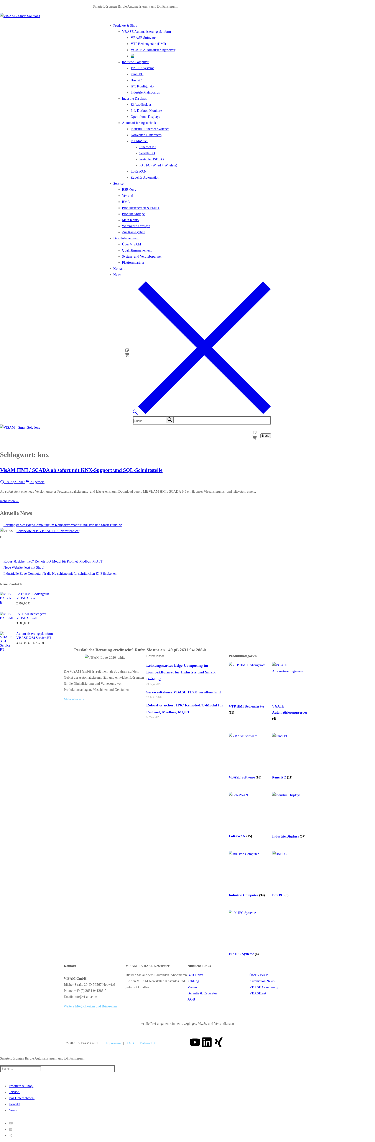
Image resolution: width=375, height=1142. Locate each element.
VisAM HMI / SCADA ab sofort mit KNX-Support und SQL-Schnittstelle (81, 470)
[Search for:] (153, 421)
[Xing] (218, 1042)
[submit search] (170, 420)
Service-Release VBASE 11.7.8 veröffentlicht (47, 531)
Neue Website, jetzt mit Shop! (23, 567)
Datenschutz (148, 1043)
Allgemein (37, 482)
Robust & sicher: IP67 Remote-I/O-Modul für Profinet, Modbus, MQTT (52, 561)
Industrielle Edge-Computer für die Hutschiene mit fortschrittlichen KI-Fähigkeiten (60, 573)
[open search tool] (202, 413)
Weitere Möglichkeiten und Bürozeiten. (91, 1006)
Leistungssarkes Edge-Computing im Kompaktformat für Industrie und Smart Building (62, 525)
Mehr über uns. (74, 699)
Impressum (113, 1043)
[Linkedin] (206, 1042)
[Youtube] (195, 1042)
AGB (130, 1043)
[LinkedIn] (11, 1129)
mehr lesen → (9, 501)
